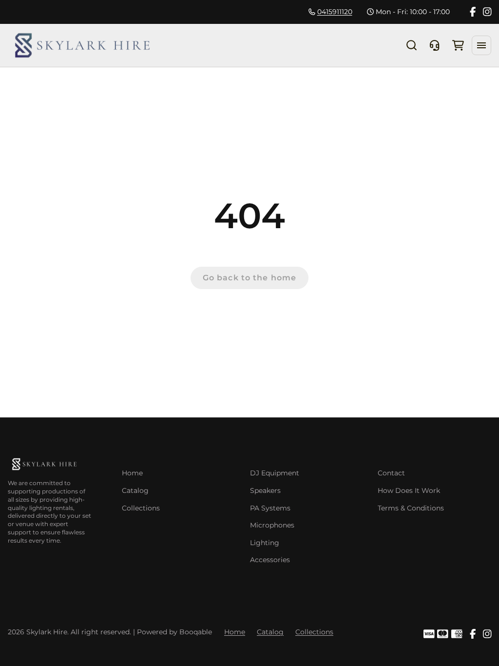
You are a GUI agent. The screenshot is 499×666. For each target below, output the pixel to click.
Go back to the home (249, 277)
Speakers (265, 490)
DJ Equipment (274, 473)
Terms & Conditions (411, 508)
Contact (391, 473)
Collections (141, 508)
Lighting (264, 542)
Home (132, 473)
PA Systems (270, 508)
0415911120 (334, 11)
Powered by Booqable (174, 631)
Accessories (270, 559)
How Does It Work (409, 490)
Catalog (135, 490)
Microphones (272, 525)
